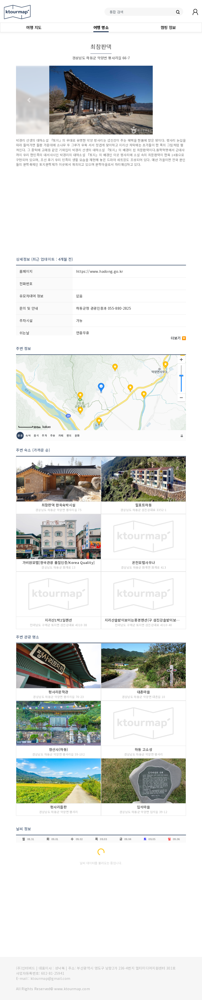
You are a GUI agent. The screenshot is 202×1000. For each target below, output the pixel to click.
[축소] (181, 397)
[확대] (181, 360)
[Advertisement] (101, 211)
